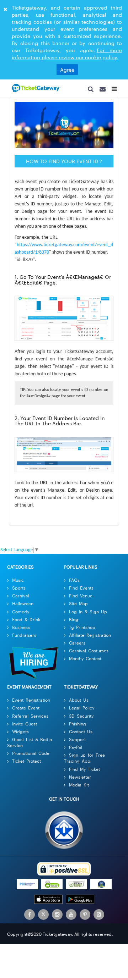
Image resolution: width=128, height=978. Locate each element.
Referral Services (30, 718)
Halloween (22, 606)
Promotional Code (30, 755)
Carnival (20, 598)
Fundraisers (24, 637)
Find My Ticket (84, 771)
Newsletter (80, 779)
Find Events (81, 590)
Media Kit (79, 787)
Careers (77, 645)
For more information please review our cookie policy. (67, 53)
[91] (35, 88)
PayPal (75, 749)
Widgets (20, 734)
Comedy (20, 614)
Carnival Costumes (88, 653)
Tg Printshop (82, 629)
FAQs (74, 582)
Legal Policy (81, 710)
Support (77, 742)
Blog (73, 622)
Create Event (25, 710)
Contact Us (80, 734)
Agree (67, 69)
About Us (79, 702)
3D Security (81, 718)
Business (21, 629)
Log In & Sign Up (88, 614)
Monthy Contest (85, 661)
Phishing (77, 726)
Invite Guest (24, 726)
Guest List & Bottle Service (29, 745)
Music (18, 582)
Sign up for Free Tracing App (84, 760)
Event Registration (31, 702)
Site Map (78, 606)
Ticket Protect (26, 763)
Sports (19, 590)
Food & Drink (26, 622)
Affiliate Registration (90, 637)
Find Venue (80, 598)
